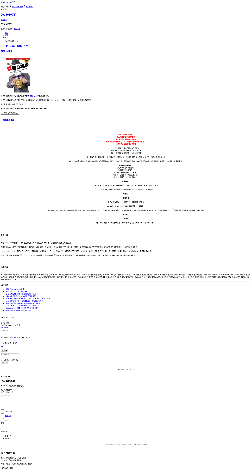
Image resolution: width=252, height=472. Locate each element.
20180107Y (8, 14)
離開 (11, 468)
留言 (20, 337)
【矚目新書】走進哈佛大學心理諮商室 (18, 310)
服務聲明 (144, 444)
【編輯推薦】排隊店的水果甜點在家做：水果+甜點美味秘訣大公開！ (29, 298)
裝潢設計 (16, 343)
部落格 (7, 35)
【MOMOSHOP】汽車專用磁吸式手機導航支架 (21, 308)
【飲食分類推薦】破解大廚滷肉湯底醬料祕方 (20, 294)
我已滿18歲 (5, 468)
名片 (6, 37)
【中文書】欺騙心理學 (16, 46)
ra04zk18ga (4, 327)
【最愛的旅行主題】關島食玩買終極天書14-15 (21, 306)
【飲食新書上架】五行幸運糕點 (16, 291)
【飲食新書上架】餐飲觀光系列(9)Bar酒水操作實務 (22, 303)
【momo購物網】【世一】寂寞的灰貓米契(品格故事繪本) (24, 301)
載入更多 (4, 350)
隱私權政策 (137, 444)
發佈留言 (4, 362)
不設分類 (17, 29)
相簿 (6, 33)
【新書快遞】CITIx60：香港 (14, 289)
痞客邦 (16, 337)
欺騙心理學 (7, 51)
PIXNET (111, 444)
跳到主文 (4, 20)
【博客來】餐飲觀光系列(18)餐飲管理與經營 (20, 296)
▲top (2, 346)
